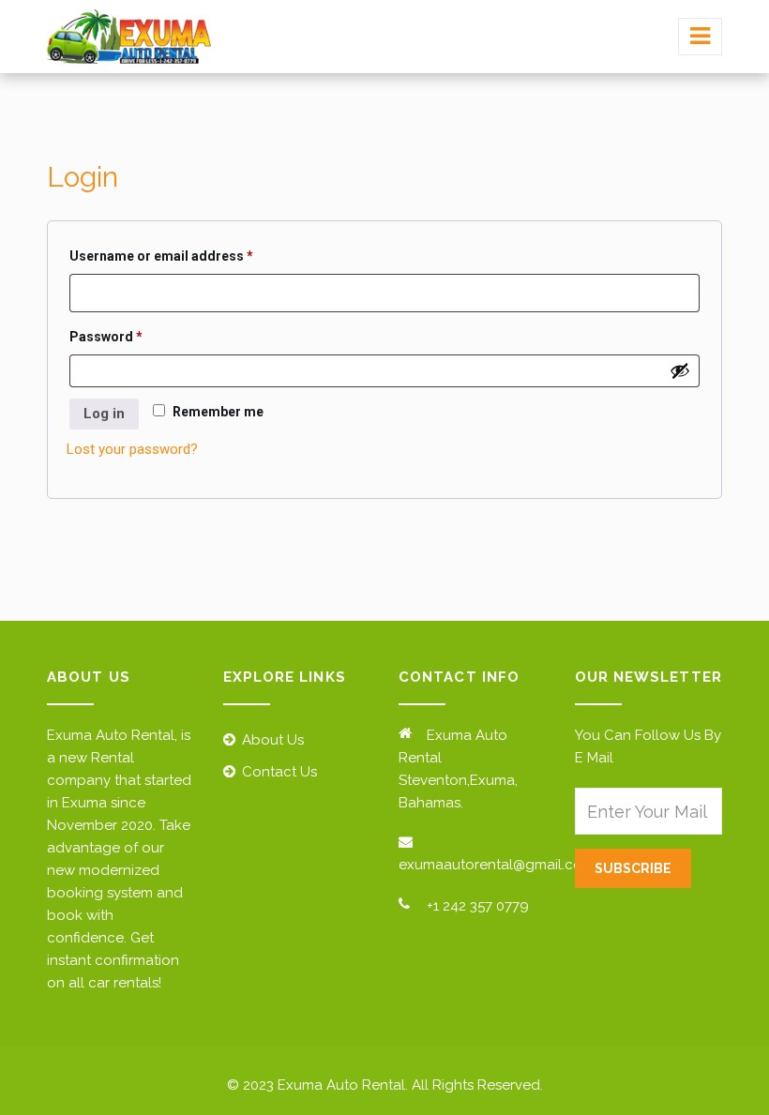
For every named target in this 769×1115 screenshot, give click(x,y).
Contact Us (279, 771)
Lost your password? (132, 449)
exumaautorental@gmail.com (497, 864)
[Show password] (680, 370)
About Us (273, 739)
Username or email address (189, 256)
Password (134, 336)
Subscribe (633, 868)
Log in (104, 413)
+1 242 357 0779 (478, 905)
